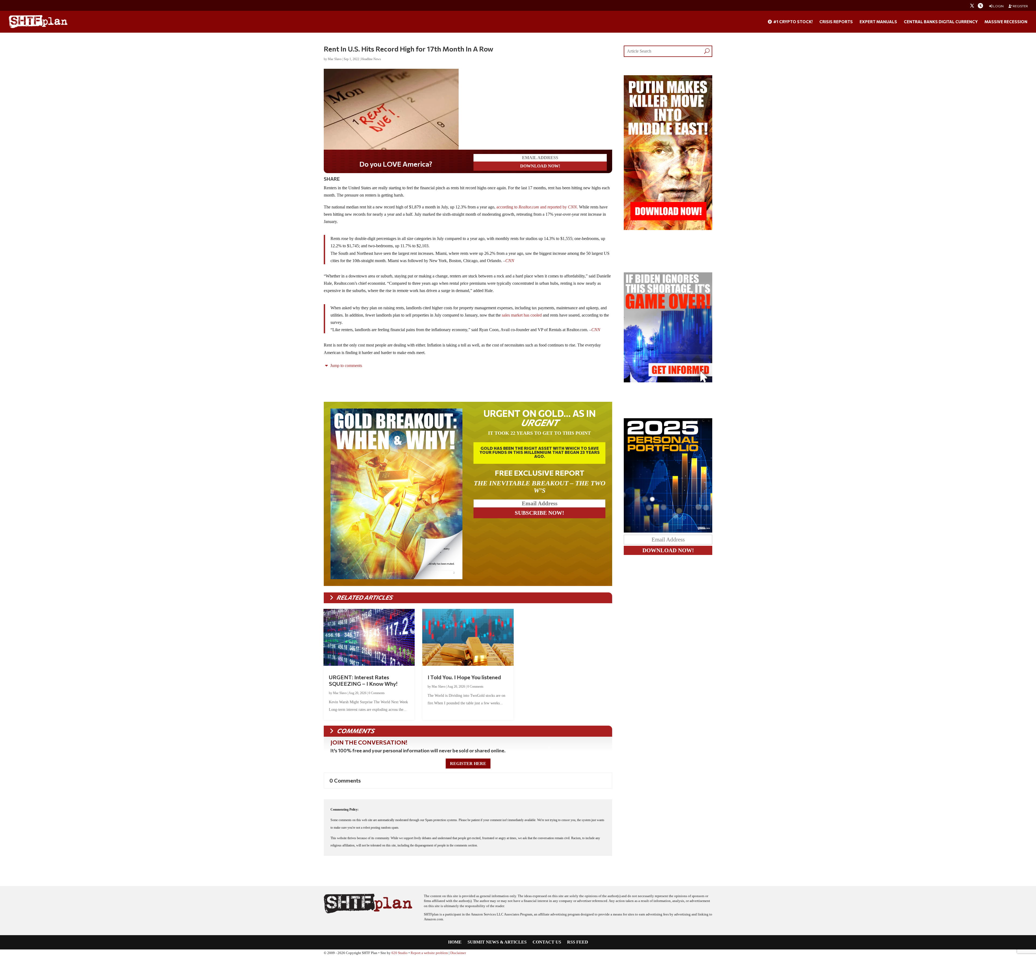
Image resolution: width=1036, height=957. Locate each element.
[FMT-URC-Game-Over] (668, 381)
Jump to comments (345, 365)
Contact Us (547, 942)
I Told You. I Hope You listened (464, 677)
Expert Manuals (878, 22)
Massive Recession (1005, 22)
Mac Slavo (335, 59)
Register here (468, 763)
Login (998, 6)
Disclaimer (458, 953)
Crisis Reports (836, 22)
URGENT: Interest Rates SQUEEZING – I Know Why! (363, 680)
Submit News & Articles (497, 942)
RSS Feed (577, 942)
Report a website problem (429, 953)
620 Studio (399, 953)
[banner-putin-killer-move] (668, 228)
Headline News (371, 59)
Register (1020, 6)
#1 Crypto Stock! (792, 22)
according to (517, 207)
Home (455, 942)
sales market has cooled (522, 315)
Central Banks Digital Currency (941, 22)
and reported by (559, 207)
